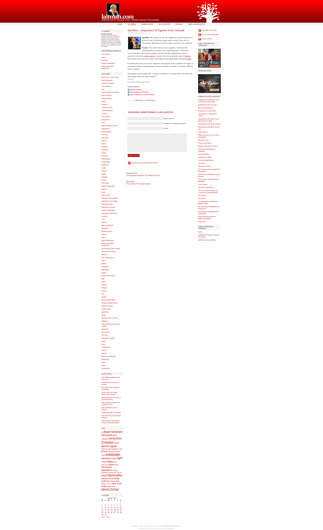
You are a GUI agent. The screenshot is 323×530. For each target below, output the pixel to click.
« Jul (103, 517)
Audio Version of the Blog (110, 92)
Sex (102, 294)
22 (121, 510)
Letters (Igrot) (202, 132)
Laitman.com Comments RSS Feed (144, 163)
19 (111, 510)
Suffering (104, 321)
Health (103, 168)
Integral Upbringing (108, 63)
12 (111, 507)
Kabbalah (201, 235)
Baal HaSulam (106, 95)
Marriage (104, 228)
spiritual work (107, 478)
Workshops (105, 359)
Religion (104, 288)
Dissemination (106, 132)
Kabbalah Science (204, 240)
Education (104, 138)
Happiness (105, 165)
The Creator (105, 332)
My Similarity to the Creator (110, 248)
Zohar (103, 365)
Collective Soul (106, 107)
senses (111, 472)
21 (118, 510)
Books (103, 101)
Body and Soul (106, 98)
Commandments (107, 110)
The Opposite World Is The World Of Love (143, 175)
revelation (104, 472)
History (103, 174)
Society (103, 297)
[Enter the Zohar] (209, 83)
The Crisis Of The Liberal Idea (138, 184)
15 (121, 507)
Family (103, 153)
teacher (109, 484)
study (116, 478)
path (116, 465)
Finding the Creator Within (207, 111)
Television (104, 329)
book (114, 435)
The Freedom (202, 184)
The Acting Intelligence (206, 160)
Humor (103, 180)
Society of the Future (108, 300)
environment (106, 449)
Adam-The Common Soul (110, 77)
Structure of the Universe (109, 318)
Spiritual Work (106, 309)
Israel (103, 192)
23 (102, 512)
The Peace (202, 198)
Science (104, 291)
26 (111, 512)
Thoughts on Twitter (108, 338)
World (103, 362)
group (104, 451)
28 (118, 512)
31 (105, 515)
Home (120, 24)
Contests (104, 113)
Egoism (104, 141)
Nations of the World (108, 251)
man (109, 461)
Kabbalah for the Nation (109, 201)
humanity (110, 451)
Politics (103, 273)
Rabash (104, 285)
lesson (114, 458)
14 (118, 507)
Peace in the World (204, 143)
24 (105, 512)
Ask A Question (164, 24)
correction (115, 438)
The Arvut (201, 163)
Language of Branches (109, 213)
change (104, 439)
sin (115, 472)
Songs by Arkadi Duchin (109, 303)
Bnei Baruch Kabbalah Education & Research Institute (110, 37)
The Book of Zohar (204, 166)
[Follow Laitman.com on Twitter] (200, 39)
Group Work (105, 162)
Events (103, 144)
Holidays (104, 177)
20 (115, 510)
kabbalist (105, 458)
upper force (111, 486)
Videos (103, 350)
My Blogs (179, 24)
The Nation (202, 195)
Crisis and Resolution (196, 24)
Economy (104, 60)
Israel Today (105, 54)
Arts (102, 89)
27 (115, 512)
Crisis (103, 57)
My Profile (132, 24)
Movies (103, 234)
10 (105, 507)
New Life (104, 254)
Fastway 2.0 (175, 526)
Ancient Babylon (107, 80)
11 (108, 507)
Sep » (108, 517)
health (189, 59)
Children (104, 104)
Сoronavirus (105, 368)
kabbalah (113, 454)
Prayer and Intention (108, 276)
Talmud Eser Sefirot (205, 157)
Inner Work (105, 183)
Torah (103, 341)
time (114, 483)
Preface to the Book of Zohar (208, 146)
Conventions (105, 116)
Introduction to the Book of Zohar (209, 124)
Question (106, 470)
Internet (104, 189)
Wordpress (166, 526)
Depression (105, 129)
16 (102, 510)
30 (102, 515)
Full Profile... (104, 46)
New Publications (107, 258)
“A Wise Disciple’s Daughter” (111, 413)
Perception (105, 267)
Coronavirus (105, 120)
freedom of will (117, 449)
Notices (104, 264)
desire (105, 446)
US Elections (105, 347)
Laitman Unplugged (108, 210)
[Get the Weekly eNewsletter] (200, 34)
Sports (103, 315)
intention (118, 451)
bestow (187, 56)
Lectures (104, 216)
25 (108, 512)
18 (108, 510)
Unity (103, 344)
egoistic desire (149, 56)
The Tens (104, 335)
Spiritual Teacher (107, 306)
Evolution (104, 147)
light (119, 458)
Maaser (104, 222)
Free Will (104, 156)
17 (105, 510)
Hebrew (104, 171)
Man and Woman (107, 225)
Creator (107, 442)
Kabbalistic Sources (108, 207)
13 (115, 507)
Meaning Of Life (106, 231)
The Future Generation (206, 187)
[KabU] (209, 58)
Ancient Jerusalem (107, 83)
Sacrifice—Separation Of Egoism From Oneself (156, 30)
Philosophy (105, 270)
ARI (102, 432)
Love (103, 219)
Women (104, 353)
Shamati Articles (203, 154)
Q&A (103, 279)
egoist (113, 446)
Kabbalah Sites (147, 24)
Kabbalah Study (106, 204)
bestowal (106, 435)
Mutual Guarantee (107, 240)
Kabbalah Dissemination (109, 198)
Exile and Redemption (205, 108)
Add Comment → (151, 100)
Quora (103, 282)
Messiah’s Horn (203, 140)
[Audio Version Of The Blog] (200, 30)
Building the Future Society (207, 105)
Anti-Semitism (106, 86)
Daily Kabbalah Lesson (109, 126)
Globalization (106, 159)
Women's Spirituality (108, 356)
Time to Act (202, 222)
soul (104, 475)
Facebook (104, 150)
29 (121, 512)
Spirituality (105, 312)
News (103, 261)
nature (111, 464)
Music (103, 237)
